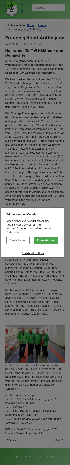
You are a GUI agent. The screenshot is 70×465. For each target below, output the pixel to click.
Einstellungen (18, 240)
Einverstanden (46, 240)
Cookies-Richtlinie (33, 253)
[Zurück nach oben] (64, 459)
